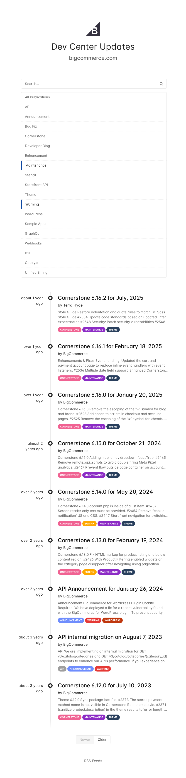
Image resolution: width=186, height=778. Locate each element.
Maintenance (35, 165)
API (27, 107)
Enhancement (36, 155)
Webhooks (33, 243)
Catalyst (31, 263)
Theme (30, 194)
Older (102, 739)
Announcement (37, 116)
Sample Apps (35, 224)
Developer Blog (37, 146)
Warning (32, 204)
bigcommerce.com (93, 58)
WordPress (34, 214)
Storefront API (36, 185)
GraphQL (32, 233)
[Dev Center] (93, 30)
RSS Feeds (93, 761)
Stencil (30, 175)
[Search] (161, 83)
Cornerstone (35, 136)
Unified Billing (36, 272)
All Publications (37, 97)
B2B (28, 253)
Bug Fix (31, 126)
